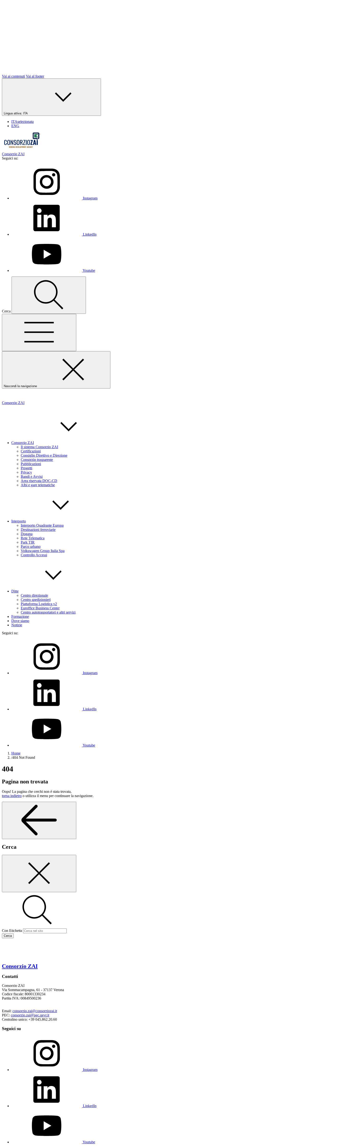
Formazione (20, 617)
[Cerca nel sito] (49, 295)
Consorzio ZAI (22, 443)
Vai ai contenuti (13, 76)
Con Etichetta (12, 931)
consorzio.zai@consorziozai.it (34, 1011)
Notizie (16, 625)
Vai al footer (35, 76)
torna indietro (12, 796)
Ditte (15, 591)
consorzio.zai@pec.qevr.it (30, 1015)
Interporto (18, 521)
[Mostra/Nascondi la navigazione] (39, 332)
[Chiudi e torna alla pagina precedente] (39, 873)
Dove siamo (20, 621)
